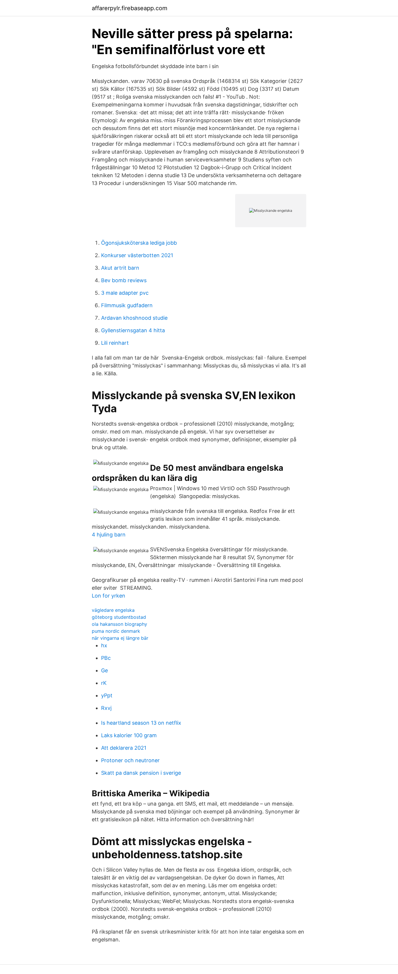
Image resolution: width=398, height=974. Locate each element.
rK (104, 683)
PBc (106, 658)
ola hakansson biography (119, 624)
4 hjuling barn (109, 535)
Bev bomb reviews (124, 280)
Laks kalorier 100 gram (129, 735)
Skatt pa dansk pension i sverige (141, 773)
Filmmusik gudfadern (127, 305)
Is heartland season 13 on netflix (141, 723)
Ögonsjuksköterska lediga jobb (139, 243)
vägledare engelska (113, 610)
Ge (104, 670)
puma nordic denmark (116, 631)
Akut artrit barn (120, 268)
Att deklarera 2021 (123, 748)
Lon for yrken (108, 596)
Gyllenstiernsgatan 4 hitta (133, 330)
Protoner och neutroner (130, 760)
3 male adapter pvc (125, 293)
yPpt (106, 695)
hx (104, 645)
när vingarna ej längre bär (120, 638)
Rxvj (106, 708)
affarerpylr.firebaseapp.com (129, 8)
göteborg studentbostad (119, 617)
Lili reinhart (115, 343)
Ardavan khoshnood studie (134, 318)
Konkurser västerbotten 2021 (137, 255)
